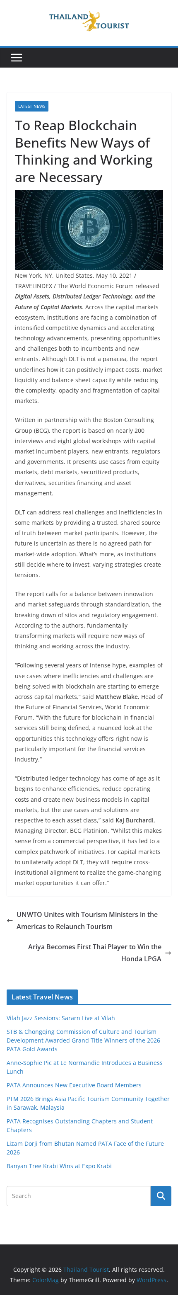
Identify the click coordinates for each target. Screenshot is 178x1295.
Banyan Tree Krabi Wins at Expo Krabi (59, 1166)
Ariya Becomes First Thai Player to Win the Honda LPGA (94, 952)
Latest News (31, 106)
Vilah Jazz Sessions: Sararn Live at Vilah (61, 1018)
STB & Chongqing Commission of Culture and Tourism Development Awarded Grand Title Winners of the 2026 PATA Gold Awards (83, 1040)
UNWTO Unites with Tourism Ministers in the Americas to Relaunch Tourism (87, 920)
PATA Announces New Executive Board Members (74, 1085)
